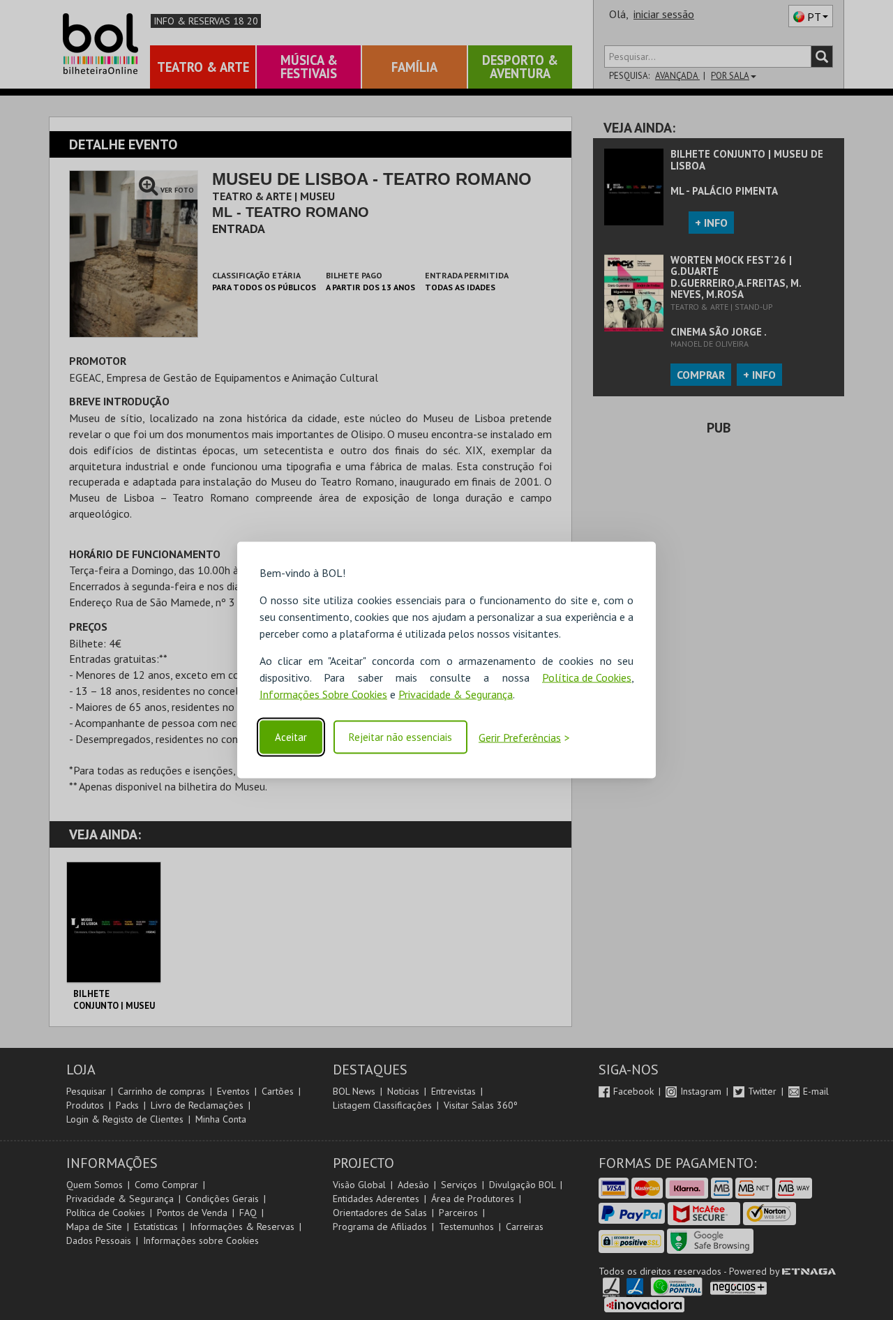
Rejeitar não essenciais (400, 737)
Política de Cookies (586, 677)
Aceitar (291, 737)
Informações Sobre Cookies (323, 694)
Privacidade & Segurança (455, 694)
